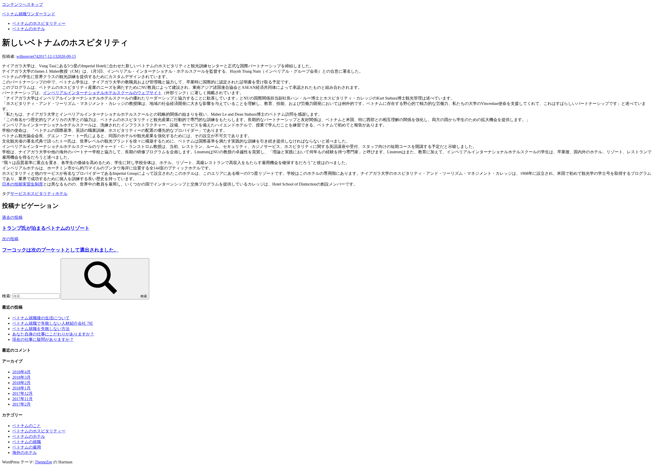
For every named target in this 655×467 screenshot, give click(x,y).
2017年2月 (21, 404)
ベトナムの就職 (26, 442)
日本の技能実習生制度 (22, 184)
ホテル (61, 193)
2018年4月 (21, 372)
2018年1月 (21, 388)
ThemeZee (43, 462)
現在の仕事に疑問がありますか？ (43, 339)
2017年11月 (22, 399)
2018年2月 (21, 383)
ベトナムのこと (26, 425)
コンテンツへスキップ (22, 4)
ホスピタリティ (41, 193)
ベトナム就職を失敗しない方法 (41, 329)
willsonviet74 (27, 56)
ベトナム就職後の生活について (41, 318)
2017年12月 (22, 393)
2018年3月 (21, 377)
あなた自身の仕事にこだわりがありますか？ (53, 334)
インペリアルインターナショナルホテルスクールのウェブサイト (102, 93)
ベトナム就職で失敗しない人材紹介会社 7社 (52, 323)
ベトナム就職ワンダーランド (28, 14)
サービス (18, 193)
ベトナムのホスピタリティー (39, 23)
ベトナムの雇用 (26, 447)
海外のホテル (24, 452)
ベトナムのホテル (28, 29)
